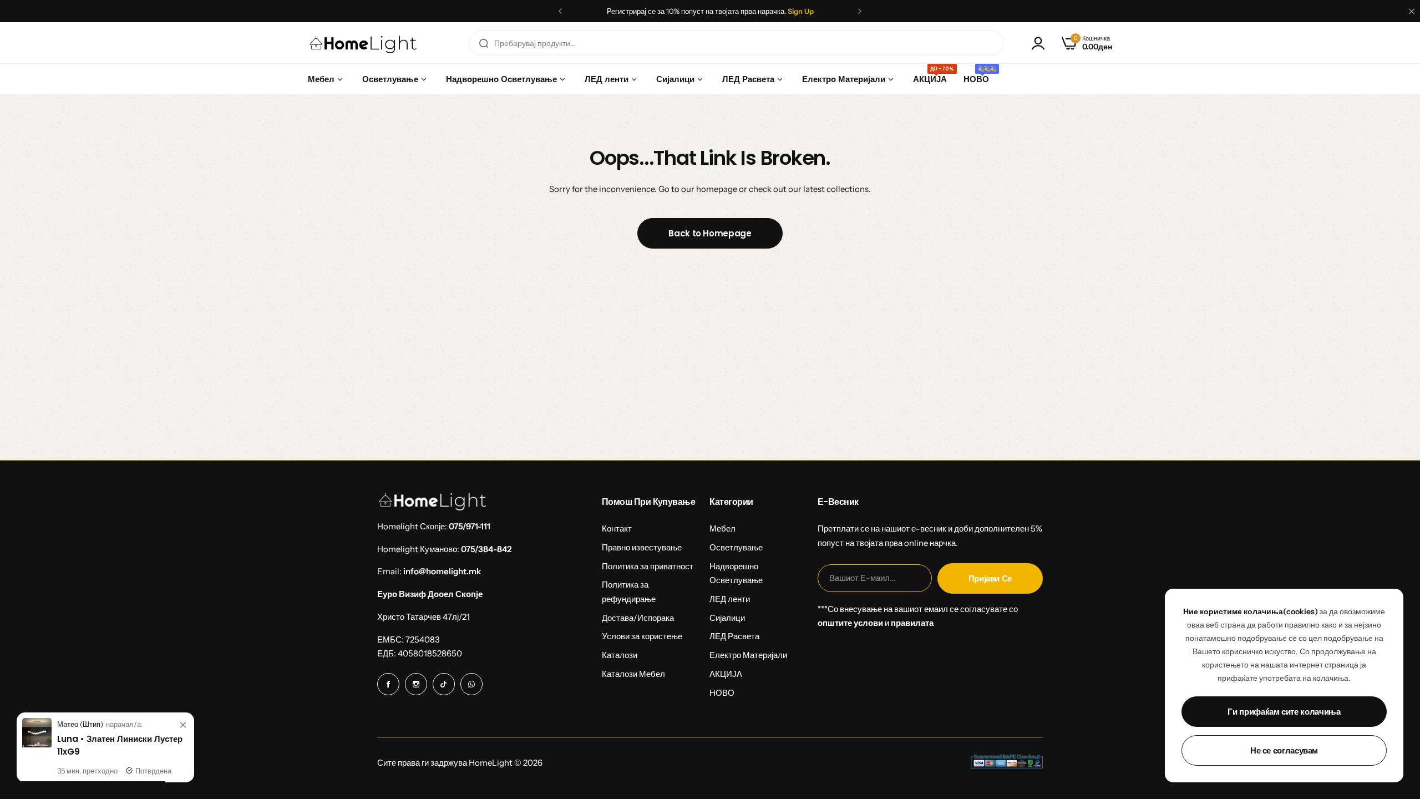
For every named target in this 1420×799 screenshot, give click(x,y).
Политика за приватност (647, 566)
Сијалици (727, 618)
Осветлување (736, 547)
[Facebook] (388, 684)
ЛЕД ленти (729, 599)
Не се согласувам (1284, 750)
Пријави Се (990, 578)
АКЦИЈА (725, 674)
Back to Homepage (709, 233)
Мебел (722, 528)
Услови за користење (642, 636)
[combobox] (736, 43)
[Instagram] (416, 684)
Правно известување (642, 547)
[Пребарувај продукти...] (483, 43)
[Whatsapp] (471, 684)
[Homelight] (363, 43)
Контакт (617, 528)
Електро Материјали (748, 655)
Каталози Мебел (633, 674)
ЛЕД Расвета (734, 636)
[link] (183, 725)
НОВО (721, 692)
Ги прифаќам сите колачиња (1284, 711)
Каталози (619, 655)
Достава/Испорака (638, 618)
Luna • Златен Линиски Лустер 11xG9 (119, 745)
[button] (560, 11)
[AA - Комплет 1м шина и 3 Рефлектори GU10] (37, 744)
